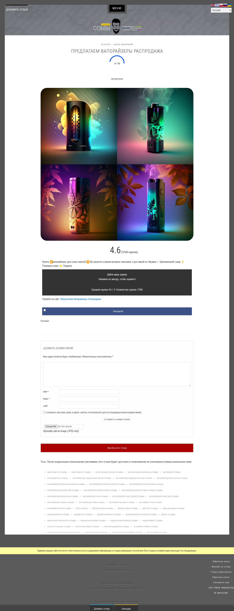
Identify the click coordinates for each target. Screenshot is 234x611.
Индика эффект (148, 521)
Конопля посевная (55, 527)
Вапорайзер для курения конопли (103, 484)
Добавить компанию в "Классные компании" (117, 588)
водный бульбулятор (105, 514)
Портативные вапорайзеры (123, 533)
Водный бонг (79, 514)
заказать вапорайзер (89, 521)
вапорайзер (168, 472)
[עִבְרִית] (217, 5)
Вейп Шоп (146, 508)
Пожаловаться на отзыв (117, 570)
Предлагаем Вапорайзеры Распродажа (80, 299)
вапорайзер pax (53, 478)
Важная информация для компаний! (117, 601)
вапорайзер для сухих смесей (124, 496)
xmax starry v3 (77, 472)
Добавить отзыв (17, 9)
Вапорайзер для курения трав (59, 490)
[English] (213, 5)
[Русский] (225, 5)
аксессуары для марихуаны (139, 472)
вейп (78, 508)
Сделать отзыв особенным (117, 583)
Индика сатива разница (120, 521)
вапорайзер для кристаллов (168, 478)
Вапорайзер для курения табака (142, 484)
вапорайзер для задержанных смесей (88, 478)
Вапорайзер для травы (88, 502)
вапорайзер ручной (55, 508)
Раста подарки (153, 533)
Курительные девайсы (112, 527)
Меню (117, 8)
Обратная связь (221, 561)
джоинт (164, 514)
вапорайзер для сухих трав (160, 496)
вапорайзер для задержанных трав (130, 478)
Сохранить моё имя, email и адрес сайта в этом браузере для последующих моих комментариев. (94, 412)
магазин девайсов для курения (60, 533)
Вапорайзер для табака (57, 502)
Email (46, 399)
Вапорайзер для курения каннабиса (62, 484)
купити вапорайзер (83, 527)
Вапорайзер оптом (147, 502)
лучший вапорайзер (142, 527)
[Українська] (229, 5)
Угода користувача (221, 572)
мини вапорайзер (92, 533)
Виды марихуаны (54, 514)
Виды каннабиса (170, 508)
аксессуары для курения (105, 472)
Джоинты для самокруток (57, 521)
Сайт (45, 406)
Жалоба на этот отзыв (117, 448)
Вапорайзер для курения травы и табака (138, 490)
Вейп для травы (124, 508)
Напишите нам (221, 582)
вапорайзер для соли (91, 496)
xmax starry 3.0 (53, 472)
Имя (46, 392)
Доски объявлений (123, 44)
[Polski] (221, 5)
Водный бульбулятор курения (137, 514)
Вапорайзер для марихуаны (58, 496)
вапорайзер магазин (118, 502)
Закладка (118, 311)
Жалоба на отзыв (221, 567)
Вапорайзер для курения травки (97, 490)
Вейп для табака (99, 508)
